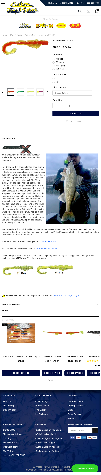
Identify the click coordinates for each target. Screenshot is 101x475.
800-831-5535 (93, 3)
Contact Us (9, 429)
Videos (71, 409)
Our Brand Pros (75, 401)
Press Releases (75, 414)
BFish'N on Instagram (46, 442)
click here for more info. (46, 249)
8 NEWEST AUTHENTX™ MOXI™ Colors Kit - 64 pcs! (21, 357)
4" (57, 82)
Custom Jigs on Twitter (47, 451)
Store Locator (10, 442)
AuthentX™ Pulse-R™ (75, 357)
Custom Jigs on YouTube (48, 446)
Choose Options (21, 373)
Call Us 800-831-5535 (14, 455)
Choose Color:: (60, 87)
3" (57, 78)
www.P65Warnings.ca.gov (66, 295)
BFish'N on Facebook (46, 434)
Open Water (9, 409)
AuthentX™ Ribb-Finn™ (52, 357)
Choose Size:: (59, 74)
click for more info (48, 242)
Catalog (7, 438)
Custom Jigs (41, 401)
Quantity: (57, 54)
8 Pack (59, 59)
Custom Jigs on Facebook (48, 429)
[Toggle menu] (3, 4)
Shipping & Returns (12, 434)
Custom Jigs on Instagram (48, 438)
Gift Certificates (11, 446)
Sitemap (72, 418)
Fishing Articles (75, 405)
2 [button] (52, 380)
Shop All (7, 401)
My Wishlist (8, 451)
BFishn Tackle (42, 405)
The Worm (40, 409)
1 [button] (49, 380)
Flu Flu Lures (41, 414)
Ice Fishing (8, 405)
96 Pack (60, 69)
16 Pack (60, 62)
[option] (25, 47)
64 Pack (60, 65)
